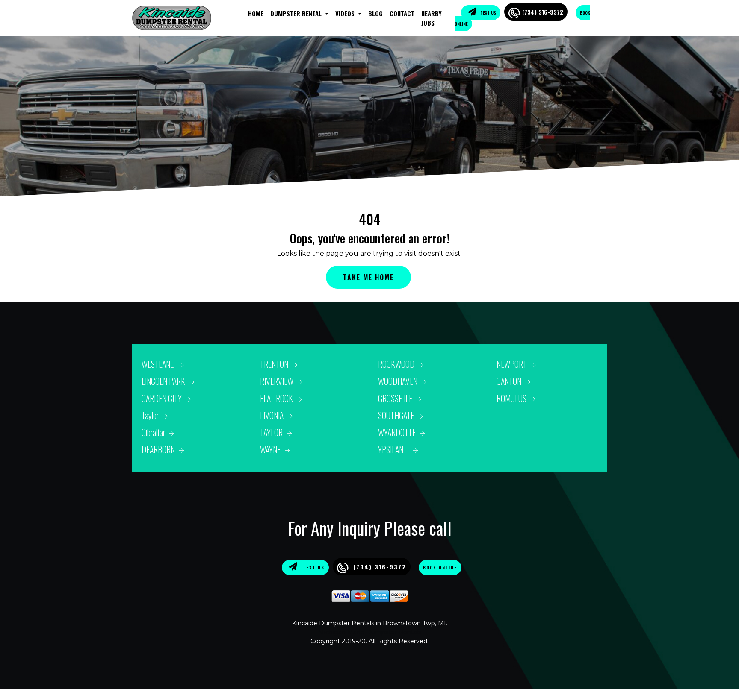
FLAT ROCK (276, 398)
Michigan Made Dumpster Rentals (369, 632)
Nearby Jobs (431, 18)
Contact (402, 13)
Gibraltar (153, 432)
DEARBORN (158, 449)
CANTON (509, 381)
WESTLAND (158, 364)
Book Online (440, 567)
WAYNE (270, 449)
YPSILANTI (393, 449)
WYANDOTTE (397, 432)
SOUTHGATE (396, 415)
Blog (375, 13)
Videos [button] (345, 13)
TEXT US (487, 12)
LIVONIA (272, 415)
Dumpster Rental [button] (296, 13)
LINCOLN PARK (163, 381)
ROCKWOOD (396, 364)
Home (255, 13)
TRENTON (274, 364)
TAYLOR (271, 432)
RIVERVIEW (276, 381)
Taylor (150, 415)
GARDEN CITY (162, 398)
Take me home (368, 277)
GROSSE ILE (395, 398)
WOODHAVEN (397, 381)
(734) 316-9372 (542, 11)
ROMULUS (511, 398)
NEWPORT (512, 364)
